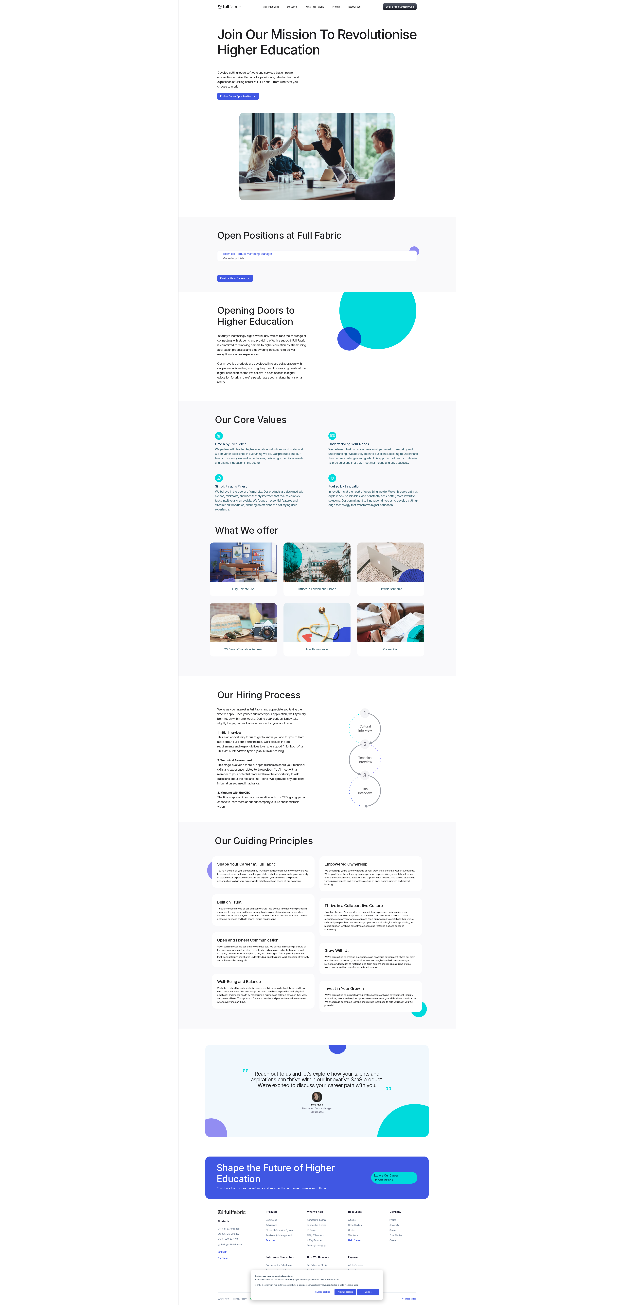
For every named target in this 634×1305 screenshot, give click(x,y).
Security (393, 1230)
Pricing (336, 6)
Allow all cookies (345, 1292)
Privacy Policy (239, 1298)
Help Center (354, 1240)
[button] (270, 6)
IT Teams (312, 1230)
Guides (351, 1230)
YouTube (223, 1258)
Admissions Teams (316, 1219)
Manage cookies (322, 1292)
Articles (351, 1219)
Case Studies (355, 1225)
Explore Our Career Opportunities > (386, 1178)
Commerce (271, 1219)
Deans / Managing (316, 1245)
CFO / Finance (314, 1240)
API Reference (355, 1265)
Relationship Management (279, 1235)
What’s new (223, 1298)
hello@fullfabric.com (231, 1244)
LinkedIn (222, 1252)
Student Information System (279, 1230)
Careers (393, 1240)
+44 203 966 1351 (231, 1228)
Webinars (353, 1235)
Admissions (271, 1225)
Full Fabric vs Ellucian (317, 1265)
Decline (368, 1292)
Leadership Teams (316, 1225)
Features (271, 1240)
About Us (394, 1225)
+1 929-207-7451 (230, 1238)
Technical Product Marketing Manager (247, 253)
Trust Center (395, 1235)
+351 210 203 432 (230, 1233)
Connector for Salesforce (279, 1265)
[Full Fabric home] (232, 1212)
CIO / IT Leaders (315, 1235)
